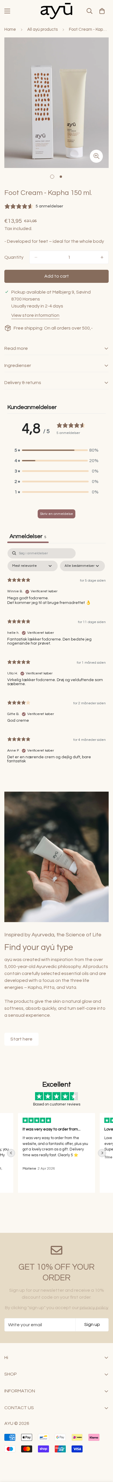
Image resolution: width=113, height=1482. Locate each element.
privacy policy (94, 1307)
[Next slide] (102, 1153)
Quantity (13, 257)
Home (10, 29)
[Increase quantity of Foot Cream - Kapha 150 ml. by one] (102, 257)
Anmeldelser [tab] (28, 536)
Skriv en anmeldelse (56, 514)
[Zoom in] (96, 156)
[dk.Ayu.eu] (56, 11)
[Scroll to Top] (102, 1451)
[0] (102, 11)
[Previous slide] (11, 1153)
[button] (56, 450)
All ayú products (42, 29)
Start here (21, 1039)
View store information (35, 315)
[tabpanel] (56, 658)
